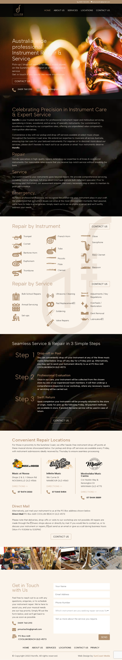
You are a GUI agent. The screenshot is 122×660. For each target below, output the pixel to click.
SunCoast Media (102, 656)
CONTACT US (81, 647)
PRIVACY (95, 647)
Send (104, 637)
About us (59, 11)
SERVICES (51, 647)
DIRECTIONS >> (20, 486)
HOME (26, 647)
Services (73, 11)
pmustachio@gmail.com (54, 89)
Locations (87, 11)
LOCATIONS (65, 647)
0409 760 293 (25, 89)
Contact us (103, 11)
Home (47, 11)
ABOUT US (37, 647)
